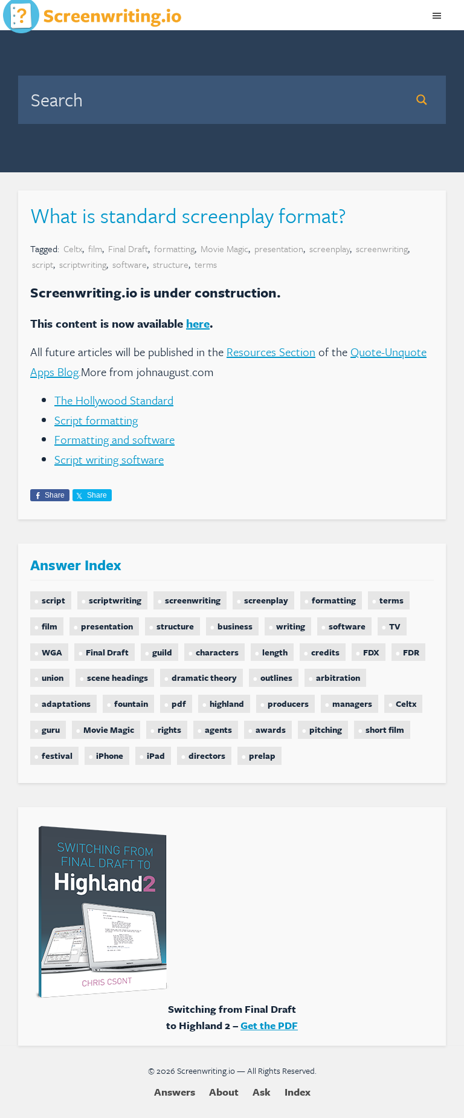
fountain (131, 703)
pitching (325, 729)
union (52, 677)
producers (288, 703)
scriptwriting (82, 264)
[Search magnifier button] (422, 100)
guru (51, 729)
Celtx (72, 248)
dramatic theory (204, 677)
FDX (371, 652)
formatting (174, 248)
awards (271, 729)
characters (217, 652)
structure (170, 264)
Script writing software (109, 459)
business (235, 626)
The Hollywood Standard (113, 400)
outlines (276, 677)
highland (227, 703)
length (275, 652)
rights (169, 729)
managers (352, 703)
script (42, 264)
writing (290, 626)
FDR (411, 652)
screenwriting (382, 248)
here (198, 323)
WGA (52, 652)
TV (395, 626)
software (129, 264)
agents (218, 729)
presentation (278, 248)
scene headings (117, 677)
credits (325, 652)
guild (162, 652)
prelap (262, 755)
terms (206, 264)
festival (57, 755)
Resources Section (271, 351)
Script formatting (96, 420)
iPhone (109, 755)
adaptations (66, 703)
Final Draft (128, 248)
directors (206, 755)
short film (385, 729)
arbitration (338, 677)
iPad (156, 755)
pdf (179, 703)
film (95, 248)
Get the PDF (269, 1025)
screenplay (329, 248)
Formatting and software (114, 439)
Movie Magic (224, 248)
